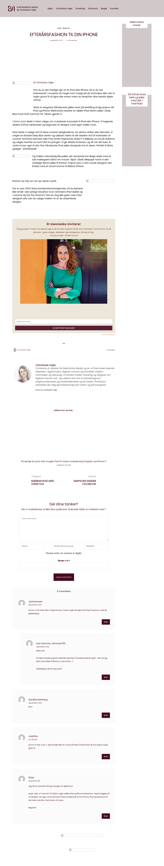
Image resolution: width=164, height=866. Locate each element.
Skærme (66, 28)
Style (59, 28)
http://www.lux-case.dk (96, 610)
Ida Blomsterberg (38, 699)
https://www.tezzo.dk (83, 745)
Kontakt (114, 8)
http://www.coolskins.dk (65, 797)
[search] (122, 8)
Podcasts (93, 8)
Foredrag (80, 8)
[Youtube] (134, 839)
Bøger (104, 8)
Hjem (50, 8)
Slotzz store (20, 121)
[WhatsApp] (67, 350)
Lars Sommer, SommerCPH (50, 643)
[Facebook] (57, 350)
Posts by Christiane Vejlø (46, 390)
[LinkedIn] (70, 350)
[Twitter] (60, 350)
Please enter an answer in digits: (64, 553)
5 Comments (110, 350)
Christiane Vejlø (64, 8)
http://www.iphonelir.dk (80, 658)
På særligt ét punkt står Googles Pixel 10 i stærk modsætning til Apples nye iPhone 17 (63, 461)
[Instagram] (127, 839)
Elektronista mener (137, 23)
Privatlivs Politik (39, 839)
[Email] (63, 350)
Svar (106, 622)
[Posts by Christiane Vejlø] (14, 349)
